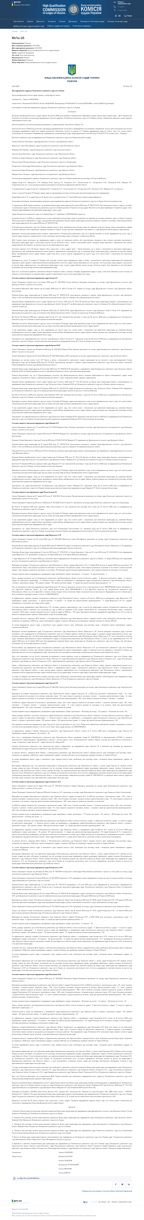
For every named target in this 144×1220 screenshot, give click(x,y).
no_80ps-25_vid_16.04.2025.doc (28, 1178)
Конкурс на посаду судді (118, 21)
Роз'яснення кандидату (82, 26)
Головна (15, 31)
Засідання (52, 21)
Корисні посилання (19, 1209)
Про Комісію (18, 21)
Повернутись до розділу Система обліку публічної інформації (107, 1191)
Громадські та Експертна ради (92, 21)
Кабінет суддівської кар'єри (58, 26)
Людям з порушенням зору (124, 3)
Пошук (129, 16)
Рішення (62, 21)
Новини (30, 21)
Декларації (73, 21)
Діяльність (40, 21)
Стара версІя (122, 10)
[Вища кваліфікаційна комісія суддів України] (72, 9)
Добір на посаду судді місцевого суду (28, 26)
